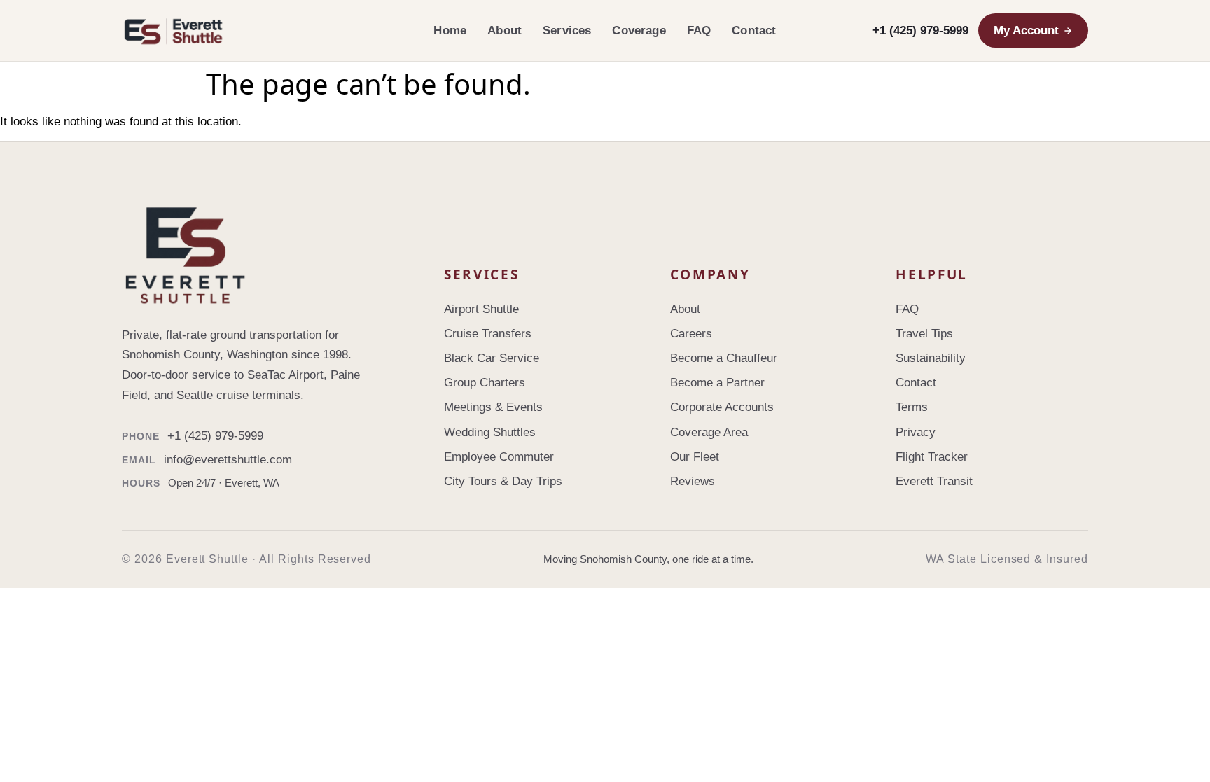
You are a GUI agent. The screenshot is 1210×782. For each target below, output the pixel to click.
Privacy (916, 432)
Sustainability (931, 358)
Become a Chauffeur (723, 358)
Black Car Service (491, 358)
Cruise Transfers (487, 333)
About (504, 30)
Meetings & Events (493, 407)
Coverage (638, 30)
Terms (912, 407)
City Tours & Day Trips (503, 481)
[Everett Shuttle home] (269, 30)
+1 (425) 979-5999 (920, 30)
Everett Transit (934, 481)
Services (567, 30)
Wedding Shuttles (490, 432)
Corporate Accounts (722, 407)
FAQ (699, 30)
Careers (691, 333)
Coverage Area (709, 432)
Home (449, 30)
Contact (754, 30)
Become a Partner (717, 382)
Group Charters (484, 382)
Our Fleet (694, 456)
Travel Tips (924, 333)
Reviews (692, 481)
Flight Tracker (932, 456)
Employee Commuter (499, 456)
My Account (1026, 30)
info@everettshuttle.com (228, 459)
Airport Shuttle (481, 309)
